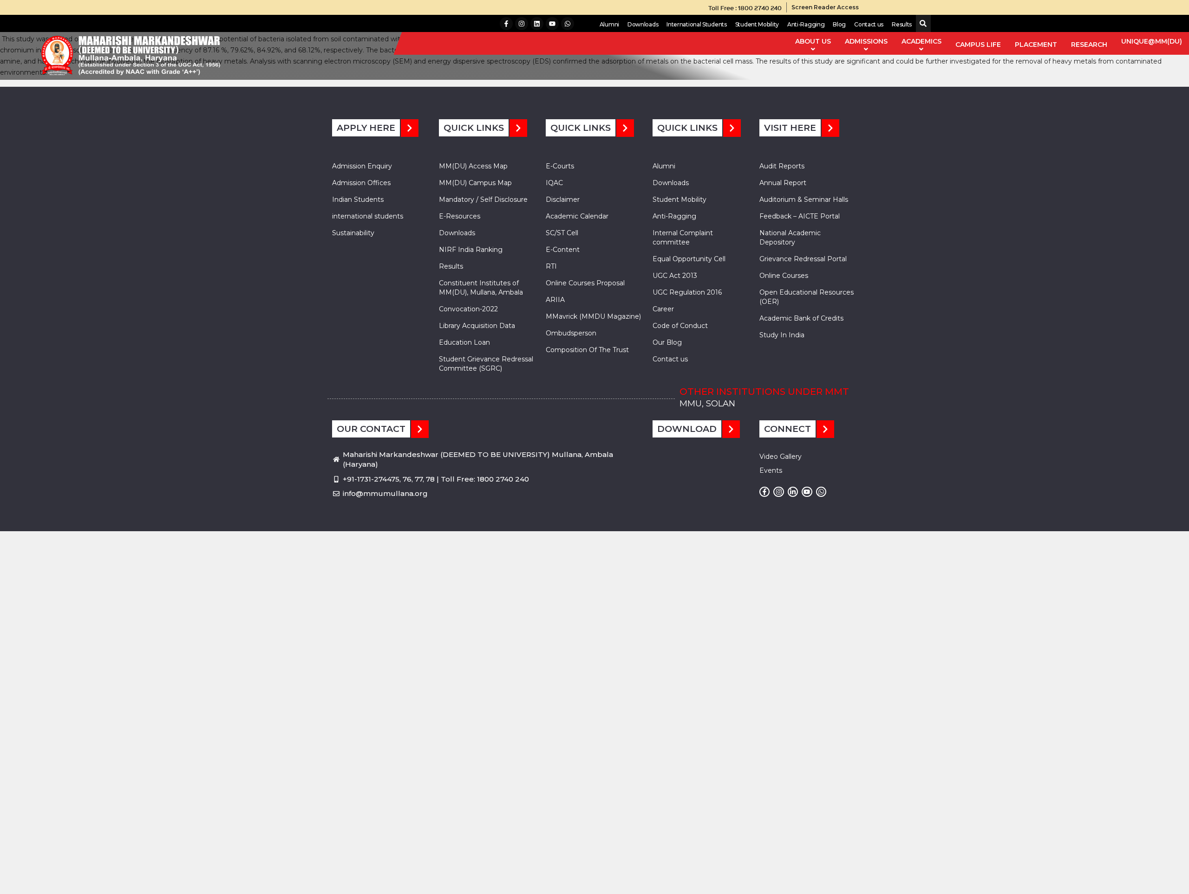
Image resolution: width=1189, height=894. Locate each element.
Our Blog (667, 342)
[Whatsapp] (567, 23)
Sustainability (353, 233)
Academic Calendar (577, 216)
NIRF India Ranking (471, 249)
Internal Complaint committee (683, 237)
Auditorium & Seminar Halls (803, 199)
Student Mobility (757, 24)
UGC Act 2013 (675, 275)
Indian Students (358, 199)
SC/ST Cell (562, 233)
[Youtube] (552, 23)
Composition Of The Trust (587, 350)
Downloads (642, 24)
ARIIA (555, 300)
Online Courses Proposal (585, 283)
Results (902, 24)
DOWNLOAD (687, 429)
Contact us (868, 24)
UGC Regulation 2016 (687, 292)
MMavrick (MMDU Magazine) (593, 316)
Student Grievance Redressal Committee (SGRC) (486, 364)
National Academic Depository (790, 237)
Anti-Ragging (805, 24)
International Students (696, 24)
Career (663, 309)
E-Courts (560, 166)
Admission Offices (361, 183)
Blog (839, 24)
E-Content (563, 249)
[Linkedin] (536, 23)
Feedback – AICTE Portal (799, 216)
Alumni (609, 24)
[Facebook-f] (506, 23)
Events (770, 470)
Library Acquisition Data (477, 326)
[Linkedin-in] (793, 492)
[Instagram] (521, 23)
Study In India (781, 335)
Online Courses (783, 275)
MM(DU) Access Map (473, 166)
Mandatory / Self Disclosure (483, 199)
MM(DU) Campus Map (475, 183)
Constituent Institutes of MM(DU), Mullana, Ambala (481, 287)
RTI (551, 266)
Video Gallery (780, 456)
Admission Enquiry (362, 166)
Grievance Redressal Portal (803, 259)
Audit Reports (781, 166)
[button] (921, 24)
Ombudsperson (571, 333)
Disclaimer (563, 199)
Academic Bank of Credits (801, 318)
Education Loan (464, 342)
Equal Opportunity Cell (689, 259)
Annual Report (782, 183)
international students (367, 216)
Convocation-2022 (468, 309)
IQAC (554, 183)
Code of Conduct (680, 326)
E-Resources (459, 216)
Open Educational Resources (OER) (806, 297)
